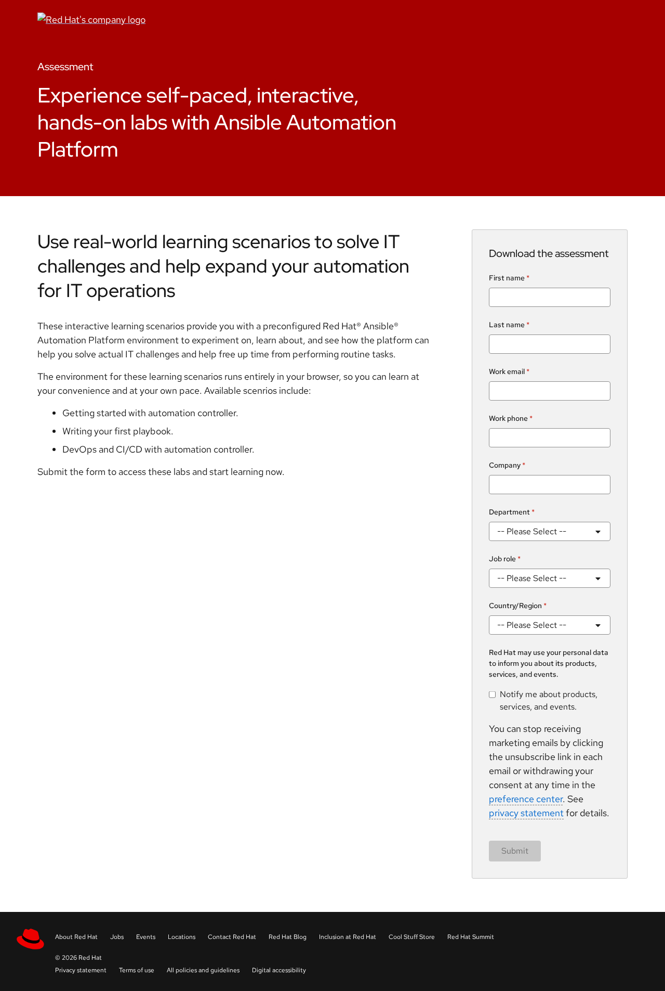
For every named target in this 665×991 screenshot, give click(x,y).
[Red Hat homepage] (231, 19)
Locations (181, 937)
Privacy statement (81, 970)
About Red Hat (76, 937)
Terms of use (136, 970)
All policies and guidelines (203, 970)
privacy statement (526, 813)
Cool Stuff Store (412, 937)
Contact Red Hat (232, 937)
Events (145, 937)
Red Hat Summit (470, 937)
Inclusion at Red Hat (347, 937)
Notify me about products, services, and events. (548, 700)
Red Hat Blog (288, 937)
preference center (526, 799)
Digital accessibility (279, 970)
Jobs (117, 937)
